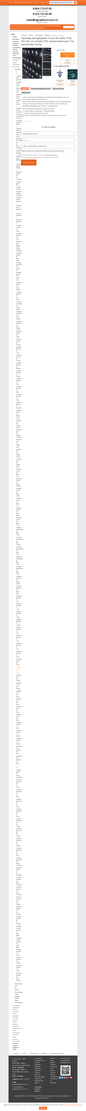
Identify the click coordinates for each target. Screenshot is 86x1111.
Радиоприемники (16, 57)
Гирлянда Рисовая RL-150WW (17, 373)
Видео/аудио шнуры (16, 1012)
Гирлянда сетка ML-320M (17, 717)
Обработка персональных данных (39, 1081)
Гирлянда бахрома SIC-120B (17, 236)
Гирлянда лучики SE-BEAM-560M (17, 511)
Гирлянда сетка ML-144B (17, 693)
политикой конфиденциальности (73, 1105)
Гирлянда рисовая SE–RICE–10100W (17, 977)
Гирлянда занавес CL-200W (17, 725)
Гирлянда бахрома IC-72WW (17, 614)
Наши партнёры (39, 1076)
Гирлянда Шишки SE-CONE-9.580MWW (17, 773)
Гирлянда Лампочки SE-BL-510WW (17, 842)
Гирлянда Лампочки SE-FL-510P (17, 793)
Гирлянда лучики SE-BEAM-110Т (17, 501)
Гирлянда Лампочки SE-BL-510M (17, 851)
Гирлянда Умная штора (17, 96)
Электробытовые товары (16, 1029)
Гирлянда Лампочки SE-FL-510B (17, 812)
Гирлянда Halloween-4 (17, 221)
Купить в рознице (69, 27)
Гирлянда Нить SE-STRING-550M (17, 462)
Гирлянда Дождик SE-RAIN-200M (17, 256)
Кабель (14, 1037)
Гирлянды (17, 69)
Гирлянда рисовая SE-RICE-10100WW (17, 890)
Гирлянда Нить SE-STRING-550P (17, 443)
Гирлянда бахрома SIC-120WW (17, 960)
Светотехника (16, 66)
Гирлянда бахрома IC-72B (17, 630)
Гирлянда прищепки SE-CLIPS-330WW (17, 325)
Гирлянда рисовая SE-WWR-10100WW (17, 881)
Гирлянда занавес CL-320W (17, 228)
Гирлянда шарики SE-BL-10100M (17, 910)
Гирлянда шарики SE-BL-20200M (17, 920)
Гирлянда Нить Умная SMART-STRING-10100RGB (17, 246)
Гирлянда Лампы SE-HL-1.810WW (17, 175)
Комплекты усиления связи (16, 1040)
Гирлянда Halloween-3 (17, 215)
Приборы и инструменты (16, 1025)
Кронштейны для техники (16, 1016)
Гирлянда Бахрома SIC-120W (17, 952)
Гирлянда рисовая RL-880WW (17, 365)
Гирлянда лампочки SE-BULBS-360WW (17, 580)
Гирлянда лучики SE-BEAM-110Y (17, 472)
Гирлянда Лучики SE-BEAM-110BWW (17, 482)
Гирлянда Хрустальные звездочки (17, 116)
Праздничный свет (17, 984)
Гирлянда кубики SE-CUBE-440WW (17, 286)
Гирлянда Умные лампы (17, 134)
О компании (29, 2)
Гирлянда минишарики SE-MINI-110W (17, 531)
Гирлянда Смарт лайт (17, 90)
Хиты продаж (16, 39)
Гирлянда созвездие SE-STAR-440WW (17, 305)
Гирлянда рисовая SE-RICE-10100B (17, 900)
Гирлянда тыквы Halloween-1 (17, 200)
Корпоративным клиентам (16, 48)
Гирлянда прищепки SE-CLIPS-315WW (17, 315)
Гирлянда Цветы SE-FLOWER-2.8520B (17, 185)
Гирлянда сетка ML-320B (17, 701)
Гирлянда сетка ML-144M (17, 709)
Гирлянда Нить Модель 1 (17, 103)
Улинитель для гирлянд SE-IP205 (17, 749)
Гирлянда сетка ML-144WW (17, 677)
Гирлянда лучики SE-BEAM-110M (17, 521)
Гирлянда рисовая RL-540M (17, 389)
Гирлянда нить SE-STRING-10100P (17, 453)
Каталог (16, 2)
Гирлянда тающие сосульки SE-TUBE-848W (17, 930)
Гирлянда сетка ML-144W (17, 662)
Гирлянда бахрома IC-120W (17, 606)
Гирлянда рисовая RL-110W (17, 349)
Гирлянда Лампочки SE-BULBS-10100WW (17, 861)
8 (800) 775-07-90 (23, 1079)
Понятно (43, 1108)
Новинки (15, 36)
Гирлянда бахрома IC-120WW (17, 622)
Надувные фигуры (17, 997)
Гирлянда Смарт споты (17, 84)
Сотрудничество (44, 2)
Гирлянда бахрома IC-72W (17, 598)
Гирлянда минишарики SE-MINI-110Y (17, 550)
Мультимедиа (16, 60)
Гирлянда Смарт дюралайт (17, 77)
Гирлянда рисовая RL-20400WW (17, 405)
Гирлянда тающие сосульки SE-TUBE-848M (17, 942)
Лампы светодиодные (17, 1001)
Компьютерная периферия (16, 1033)
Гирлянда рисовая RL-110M (17, 397)
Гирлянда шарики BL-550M (17, 333)
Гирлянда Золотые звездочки (17, 110)
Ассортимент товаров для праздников (16, 43)
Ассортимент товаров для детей (16, 53)
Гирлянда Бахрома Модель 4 (17, 123)
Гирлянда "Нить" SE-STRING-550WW (17, 423)
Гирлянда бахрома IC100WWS (17, 193)
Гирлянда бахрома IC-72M (17, 646)
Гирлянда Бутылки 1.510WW (17, 152)
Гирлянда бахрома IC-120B (17, 638)
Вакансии (37, 1066)
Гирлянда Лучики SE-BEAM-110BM (17, 492)
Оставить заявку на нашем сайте (33, 111)
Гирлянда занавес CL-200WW (17, 733)
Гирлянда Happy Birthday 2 (17, 166)
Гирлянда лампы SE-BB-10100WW (17, 871)
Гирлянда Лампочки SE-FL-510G (17, 803)
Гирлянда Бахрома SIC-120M (17, 968)
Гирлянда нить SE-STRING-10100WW (17, 433)
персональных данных (51, 155)
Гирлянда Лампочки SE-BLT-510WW (17, 832)
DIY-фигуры (17, 989)
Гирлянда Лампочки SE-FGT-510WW (17, 822)
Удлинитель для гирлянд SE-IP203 (17, 759)
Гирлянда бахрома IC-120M (17, 654)
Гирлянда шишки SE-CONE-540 (17, 276)
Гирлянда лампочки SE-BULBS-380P (17, 589)
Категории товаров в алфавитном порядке (16, 1046)
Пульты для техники (15, 1021)
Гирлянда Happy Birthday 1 (17, 159)
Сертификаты (54, 1076)
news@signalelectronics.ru (42, 20)
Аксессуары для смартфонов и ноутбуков (16, 1007)
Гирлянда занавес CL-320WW (17, 741)
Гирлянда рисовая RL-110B (17, 381)
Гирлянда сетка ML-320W (17, 669)
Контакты (36, 2)
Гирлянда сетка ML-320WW (17, 685)
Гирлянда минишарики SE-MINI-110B (17, 560)
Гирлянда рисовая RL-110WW (17, 357)
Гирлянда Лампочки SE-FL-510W (17, 783)
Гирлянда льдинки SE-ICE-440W (17, 295)
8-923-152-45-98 (42, 14)
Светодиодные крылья (17, 993)
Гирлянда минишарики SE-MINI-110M (17, 570)
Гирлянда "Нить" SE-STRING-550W (17, 414)
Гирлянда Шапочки (17, 129)
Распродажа (22, 2)
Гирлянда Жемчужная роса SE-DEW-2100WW (17, 143)
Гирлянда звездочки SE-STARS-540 (17, 266)
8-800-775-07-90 (42, 8)
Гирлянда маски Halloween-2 (17, 208)
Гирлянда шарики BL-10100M (17, 341)
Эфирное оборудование (16, 63)
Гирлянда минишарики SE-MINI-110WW (17, 541)
